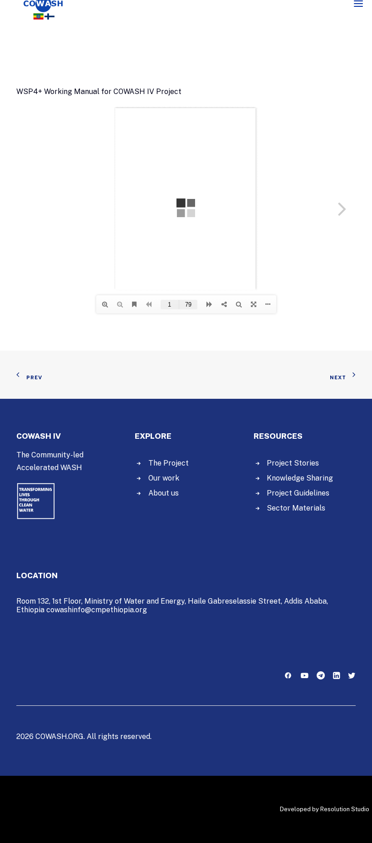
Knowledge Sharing (300, 478)
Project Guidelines (298, 493)
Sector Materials (296, 508)
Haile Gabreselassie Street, (235, 601)
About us (163, 493)
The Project (168, 463)
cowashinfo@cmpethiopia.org (96, 609)
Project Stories (293, 463)
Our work (163, 478)
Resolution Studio (344, 809)
